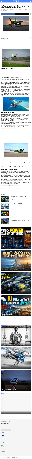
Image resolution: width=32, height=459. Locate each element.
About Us (2, 444)
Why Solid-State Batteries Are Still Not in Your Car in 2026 (19, 196)
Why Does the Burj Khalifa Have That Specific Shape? (9, 269)
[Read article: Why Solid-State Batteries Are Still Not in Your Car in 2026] (5, 199)
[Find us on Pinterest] (2, 322)
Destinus (4, 185)
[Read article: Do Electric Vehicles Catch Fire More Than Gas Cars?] (5, 213)
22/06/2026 (3, 247)
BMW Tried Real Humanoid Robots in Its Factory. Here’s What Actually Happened (13, 344)
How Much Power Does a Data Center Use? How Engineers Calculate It (12, 246)
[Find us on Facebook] (2, 430)
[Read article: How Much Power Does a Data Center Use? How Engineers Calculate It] (16, 238)
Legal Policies (3, 450)
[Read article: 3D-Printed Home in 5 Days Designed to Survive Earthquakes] (16, 403)
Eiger (7, 185)
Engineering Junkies (14, 457)
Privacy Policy (3, 451)
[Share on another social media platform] (30, 14)
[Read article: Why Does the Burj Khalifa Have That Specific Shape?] (16, 260)
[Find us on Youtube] (7, 322)
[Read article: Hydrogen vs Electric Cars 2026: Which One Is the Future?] (5, 206)
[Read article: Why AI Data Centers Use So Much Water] (16, 305)
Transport (4, 4)
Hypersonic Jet (16, 185)
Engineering (3, 250)
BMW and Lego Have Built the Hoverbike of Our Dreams (10, 366)
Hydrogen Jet (11, 185)
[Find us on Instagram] (6, 430)
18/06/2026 (12, 204)
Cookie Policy (3, 447)
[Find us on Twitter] (5, 322)
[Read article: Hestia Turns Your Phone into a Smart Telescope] (16, 380)
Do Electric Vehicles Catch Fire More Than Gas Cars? (18, 210)
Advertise (2, 445)
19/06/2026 (12, 197)
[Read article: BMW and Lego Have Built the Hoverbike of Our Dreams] (16, 358)
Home (1, 4)
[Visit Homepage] (16, 1)
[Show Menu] (1, 1)
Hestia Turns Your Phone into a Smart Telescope (9, 389)
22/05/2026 (3, 390)
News (2, 436)
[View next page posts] (16, 225)
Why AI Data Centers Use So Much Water (8, 314)
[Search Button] (30, 1)
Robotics (3, 325)
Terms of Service (3, 452)
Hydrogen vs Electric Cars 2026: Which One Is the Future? (19, 203)
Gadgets (2, 435)
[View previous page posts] (15, 225)
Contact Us (2, 446)
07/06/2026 (3, 345)
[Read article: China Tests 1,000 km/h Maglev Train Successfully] (5, 221)
